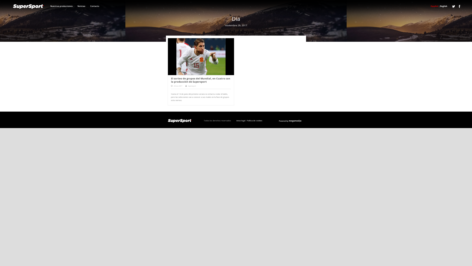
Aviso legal (240, 120)
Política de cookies (254, 120)
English (443, 6)
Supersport (192, 86)
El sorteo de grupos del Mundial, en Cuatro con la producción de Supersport (200, 80)
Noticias (81, 6)
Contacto (94, 6)
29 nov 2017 (178, 86)
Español (434, 6)
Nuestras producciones (61, 6)
